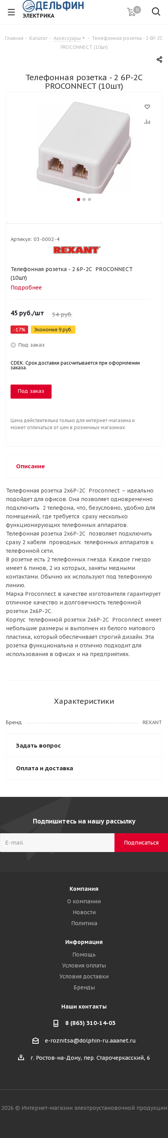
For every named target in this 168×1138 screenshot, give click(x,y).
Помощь (84, 954)
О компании (84, 901)
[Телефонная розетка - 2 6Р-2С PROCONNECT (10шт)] (84, 149)
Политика (84, 923)
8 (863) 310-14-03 (90, 1023)
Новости (84, 912)
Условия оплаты (84, 965)
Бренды (84, 987)
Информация (84, 942)
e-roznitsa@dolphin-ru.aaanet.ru (90, 1040)
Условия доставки (84, 976)
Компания (84, 888)
